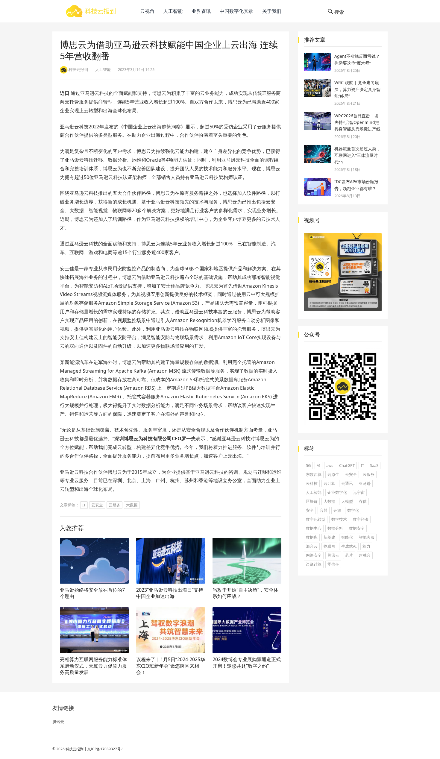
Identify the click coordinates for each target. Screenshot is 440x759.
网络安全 (313, 555)
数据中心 (313, 528)
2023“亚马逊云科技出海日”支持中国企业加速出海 (169, 593)
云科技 (312, 483)
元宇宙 (359, 492)
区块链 (312, 501)
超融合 (365, 555)
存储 (363, 501)
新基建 (329, 537)
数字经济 (360, 519)
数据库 (312, 537)
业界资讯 (201, 11)
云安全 (97, 505)
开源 (337, 510)
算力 (366, 546)
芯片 (349, 555)
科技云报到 (75, 749)
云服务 (114, 505)
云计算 (329, 483)
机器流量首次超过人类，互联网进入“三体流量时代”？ (357, 155)
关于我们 (271, 11)
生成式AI (348, 546)
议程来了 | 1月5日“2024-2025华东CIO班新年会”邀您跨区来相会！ (170, 665)
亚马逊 (365, 483)
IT (84, 505)
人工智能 (173, 11)
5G (308, 465)
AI (318, 465)
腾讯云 (333, 555)
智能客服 (366, 537)
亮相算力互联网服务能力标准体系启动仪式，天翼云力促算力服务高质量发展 (93, 665)
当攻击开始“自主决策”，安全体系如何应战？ (245, 593)
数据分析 (335, 528)
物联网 (329, 546)
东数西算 (313, 474)
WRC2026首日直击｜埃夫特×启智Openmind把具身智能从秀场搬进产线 (357, 122)
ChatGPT (347, 465)
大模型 (347, 501)
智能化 (347, 537)
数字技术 (339, 519)
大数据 (132, 505)
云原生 (333, 474)
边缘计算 (313, 564)
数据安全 (357, 528)
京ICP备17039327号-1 (105, 749)
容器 (323, 510)
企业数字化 (337, 492)
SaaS (374, 465)
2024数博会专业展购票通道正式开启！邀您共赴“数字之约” (247, 662)
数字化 (353, 510)
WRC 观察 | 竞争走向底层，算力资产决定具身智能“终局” (357, 89)
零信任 (333, 564)
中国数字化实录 (236, 11)
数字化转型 (315, 519)
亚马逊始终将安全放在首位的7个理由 (92, 593)
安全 (310, 510)
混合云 (312, 546)
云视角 (147, 11)
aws (329, 465)
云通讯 (347, 483)
